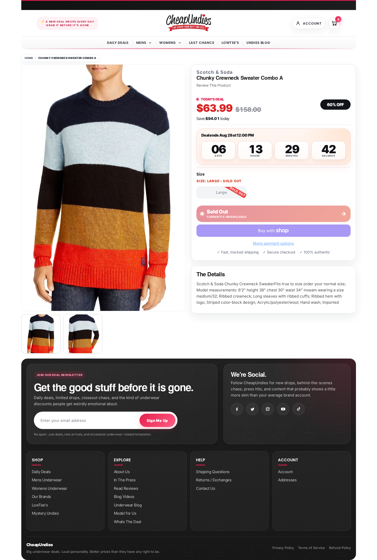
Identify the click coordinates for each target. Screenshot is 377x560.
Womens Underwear (49, 488)
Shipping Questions (213, 471)
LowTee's (230, 42)
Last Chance (201, 42)
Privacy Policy (283, 548)
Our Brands (41, 496)
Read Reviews (126, 488)
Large (221, 192)
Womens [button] (167, 42)
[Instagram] (268, 409)
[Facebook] (237, 409)
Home (29, 58)
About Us (122, 471)
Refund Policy (340, 548)
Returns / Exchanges (213, 479)
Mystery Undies (45, 513)
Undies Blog (258, 42)
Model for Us (125, 513)
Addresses (287, 479)
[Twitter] (252, 409)
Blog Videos (124, 496)
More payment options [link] (273, 243)
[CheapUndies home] (188, 22)
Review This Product (213, 85)
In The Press (125, 479)
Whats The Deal (127, 521)
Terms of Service (311, 548)
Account (285, 471)
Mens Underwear (47, 479)
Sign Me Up (157, 420)
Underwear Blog (128, 505)
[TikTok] (298, 409)
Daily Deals (118, 42)
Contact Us (205, 488)
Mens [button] (141, 42)
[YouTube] (283, 409)
